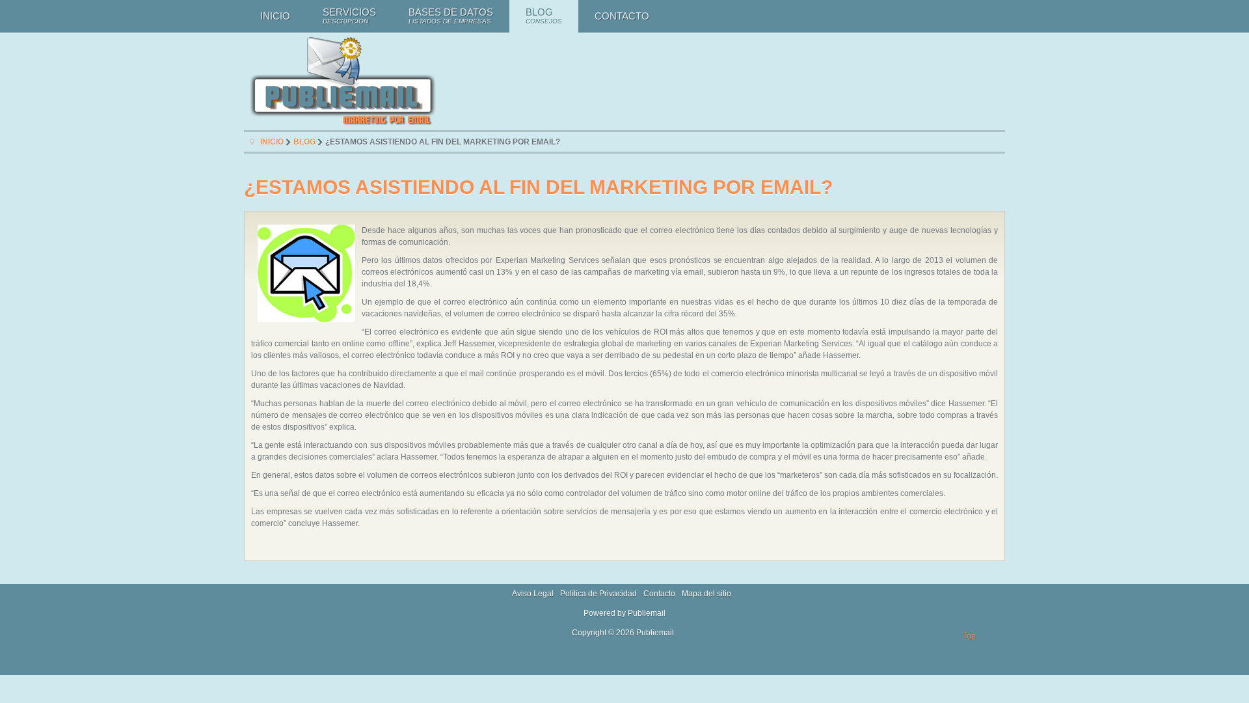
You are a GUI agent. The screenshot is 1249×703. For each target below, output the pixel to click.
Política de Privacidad (598, 593)
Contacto (659, 593)
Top (969, 636)
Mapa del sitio (706, 593)
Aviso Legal (533, 593)
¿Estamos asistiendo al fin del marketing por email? (538, 187)
